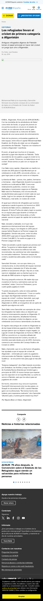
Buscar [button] (29, 9)
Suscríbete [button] (8, 541)
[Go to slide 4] (21, 483)
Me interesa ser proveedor (12, 570)
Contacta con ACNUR (10, 556)
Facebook (13, 518)
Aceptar (21, 596)
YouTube (23, 518)
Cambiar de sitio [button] (29, 2)
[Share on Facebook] (24, 419)
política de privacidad (9, 588)
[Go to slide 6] (25, 483)
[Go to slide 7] (27, 483)
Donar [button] (33, 9)
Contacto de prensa (9, 559)
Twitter (3, 518)
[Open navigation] (3, 8)
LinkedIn (8, 518)
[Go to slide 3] (19, 483)
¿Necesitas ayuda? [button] (30, 15)
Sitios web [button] (38, 9)
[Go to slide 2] (16, 483)
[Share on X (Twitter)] (18, 419)
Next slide (39, 443)
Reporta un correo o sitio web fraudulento (18, 566)
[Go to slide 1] (14, 483)
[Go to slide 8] (30, 483)
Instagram (18, 518)
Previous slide (4, 443)
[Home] (12, 8)
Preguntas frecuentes (10, 552)
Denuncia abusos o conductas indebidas (17, 563)
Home (4, 22)
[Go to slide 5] (23, 483)
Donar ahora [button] (9, 503)
